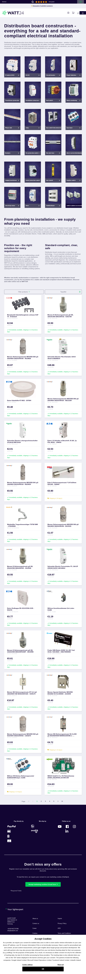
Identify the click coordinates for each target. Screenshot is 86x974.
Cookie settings (27, 964)
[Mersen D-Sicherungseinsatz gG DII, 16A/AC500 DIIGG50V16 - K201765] (63, 304)
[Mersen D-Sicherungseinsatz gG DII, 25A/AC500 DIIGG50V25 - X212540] (23, 556)
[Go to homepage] (13, 13)
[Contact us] (80, 2)
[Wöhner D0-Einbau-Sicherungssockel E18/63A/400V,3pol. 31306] (23, 765)
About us (35, 918)
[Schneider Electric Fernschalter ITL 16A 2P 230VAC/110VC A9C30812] (63, 556)
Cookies (35, 933)
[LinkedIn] (66, 831)
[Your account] (67, 13)
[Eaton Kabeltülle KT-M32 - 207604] (23, 389)
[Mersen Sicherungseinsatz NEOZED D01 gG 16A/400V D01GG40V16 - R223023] (23, 472)
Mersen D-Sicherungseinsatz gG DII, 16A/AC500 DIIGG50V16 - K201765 (60, 315)
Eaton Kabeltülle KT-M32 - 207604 (19, 400)
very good (51, 2)
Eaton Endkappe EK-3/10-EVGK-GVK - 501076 (20, 609)
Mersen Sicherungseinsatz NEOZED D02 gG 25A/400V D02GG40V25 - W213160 (63, 399)
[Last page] (62, 801)
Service (4, 2)
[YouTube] (60, 826)
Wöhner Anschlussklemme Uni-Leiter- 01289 (61, 609)
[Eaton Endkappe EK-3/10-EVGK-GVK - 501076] (23, 598)
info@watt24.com (12, 930)
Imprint (60, 918)
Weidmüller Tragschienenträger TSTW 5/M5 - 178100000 (22, 525)
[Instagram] (74, 826)
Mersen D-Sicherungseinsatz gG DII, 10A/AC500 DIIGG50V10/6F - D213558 (20, 651)
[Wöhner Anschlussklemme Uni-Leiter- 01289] (63, 598)
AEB (59, 928)
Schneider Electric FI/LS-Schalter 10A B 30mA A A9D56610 (62, 357)
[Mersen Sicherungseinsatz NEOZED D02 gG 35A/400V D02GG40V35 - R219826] (23, 346)
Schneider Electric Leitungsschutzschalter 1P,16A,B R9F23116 (22, 441)
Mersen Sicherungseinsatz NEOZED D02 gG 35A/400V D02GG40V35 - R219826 (22, 357)
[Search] (77, 13)
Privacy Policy (62, 923)
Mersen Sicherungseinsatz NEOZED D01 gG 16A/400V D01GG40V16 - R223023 (22, 483)
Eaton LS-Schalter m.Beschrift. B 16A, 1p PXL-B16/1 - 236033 (62, 441)
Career (34, 928)
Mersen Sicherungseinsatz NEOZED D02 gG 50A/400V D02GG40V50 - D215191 (63, 525)
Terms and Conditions (64, 933)
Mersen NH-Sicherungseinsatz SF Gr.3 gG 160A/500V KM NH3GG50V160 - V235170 (22, 693)
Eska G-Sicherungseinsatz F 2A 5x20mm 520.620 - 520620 (62, 483)
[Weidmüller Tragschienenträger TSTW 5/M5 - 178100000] (23, 514)
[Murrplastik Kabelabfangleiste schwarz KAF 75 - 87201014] (23, 304)
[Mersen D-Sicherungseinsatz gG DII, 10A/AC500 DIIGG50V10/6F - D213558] (23, 640)
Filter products (23, 292)
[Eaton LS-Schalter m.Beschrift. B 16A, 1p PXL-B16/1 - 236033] (63, 430)
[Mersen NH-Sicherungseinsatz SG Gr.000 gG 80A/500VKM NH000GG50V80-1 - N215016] (63, 724)
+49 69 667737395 (13, 929)
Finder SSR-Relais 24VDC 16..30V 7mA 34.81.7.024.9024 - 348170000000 (61, 651)
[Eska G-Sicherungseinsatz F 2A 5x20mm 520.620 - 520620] (63, 472)
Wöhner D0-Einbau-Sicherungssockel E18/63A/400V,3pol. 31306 (20, 777)
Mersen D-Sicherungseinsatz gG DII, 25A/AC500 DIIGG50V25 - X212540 (20, 567)
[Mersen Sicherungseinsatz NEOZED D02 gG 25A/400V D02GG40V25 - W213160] (63, 388)
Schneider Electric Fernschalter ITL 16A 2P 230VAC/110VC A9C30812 (63, 567)
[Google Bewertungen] (33, 2)
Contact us (36, 923)
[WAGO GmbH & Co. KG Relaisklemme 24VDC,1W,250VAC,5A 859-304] (63, 765)
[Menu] (82, 12)
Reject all (61, 964)
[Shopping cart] (72, 13)
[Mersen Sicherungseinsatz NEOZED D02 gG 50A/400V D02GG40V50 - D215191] (63, 514)
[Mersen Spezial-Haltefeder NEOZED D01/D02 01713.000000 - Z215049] (63, 682)
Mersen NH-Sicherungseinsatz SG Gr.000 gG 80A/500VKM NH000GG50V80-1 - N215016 (62, 735)
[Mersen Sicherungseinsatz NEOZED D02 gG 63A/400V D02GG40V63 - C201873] (23, 724)
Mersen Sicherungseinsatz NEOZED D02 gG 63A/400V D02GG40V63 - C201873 (22, 735)
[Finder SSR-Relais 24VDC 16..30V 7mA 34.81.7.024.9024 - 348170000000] (63, 640)
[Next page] (58, 801)
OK (43, 969)
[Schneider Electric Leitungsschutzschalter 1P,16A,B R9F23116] (23, 430)
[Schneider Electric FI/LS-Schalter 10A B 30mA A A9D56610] (63, 346)
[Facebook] (67, 826)
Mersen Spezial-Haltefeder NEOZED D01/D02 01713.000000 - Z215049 (60, 693)
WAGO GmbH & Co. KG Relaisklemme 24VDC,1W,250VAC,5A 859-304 (61, 777)
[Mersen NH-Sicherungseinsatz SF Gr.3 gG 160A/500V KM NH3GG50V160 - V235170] (23, 682)
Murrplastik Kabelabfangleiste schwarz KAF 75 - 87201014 (22, 315)
